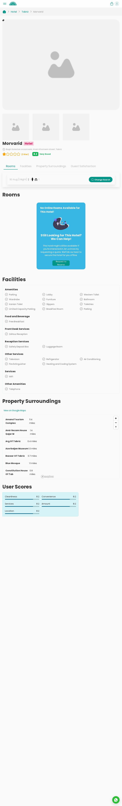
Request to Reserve (61, 263)
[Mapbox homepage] (47, 476)
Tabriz (25, 11)
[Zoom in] (116, 418)
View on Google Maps (15, 410)
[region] (79, 447)
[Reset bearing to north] (116, 427)
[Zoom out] (116, 422)
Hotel (14, 11)
